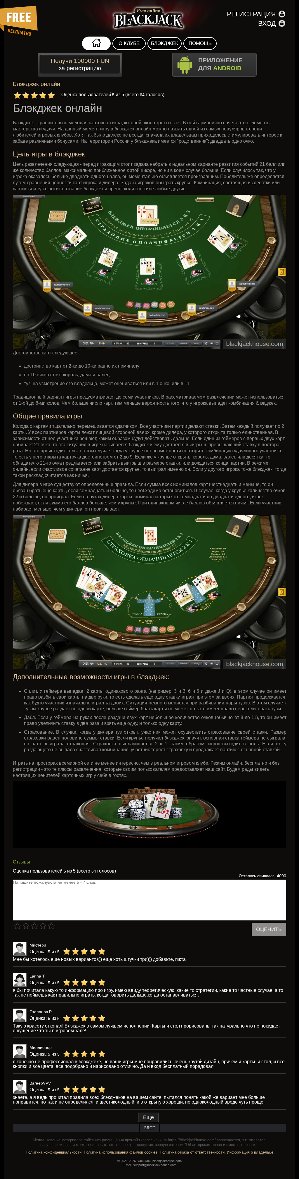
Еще (148, 1117)
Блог (149, 1128)
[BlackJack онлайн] (149, 17)
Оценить (269, 929)
